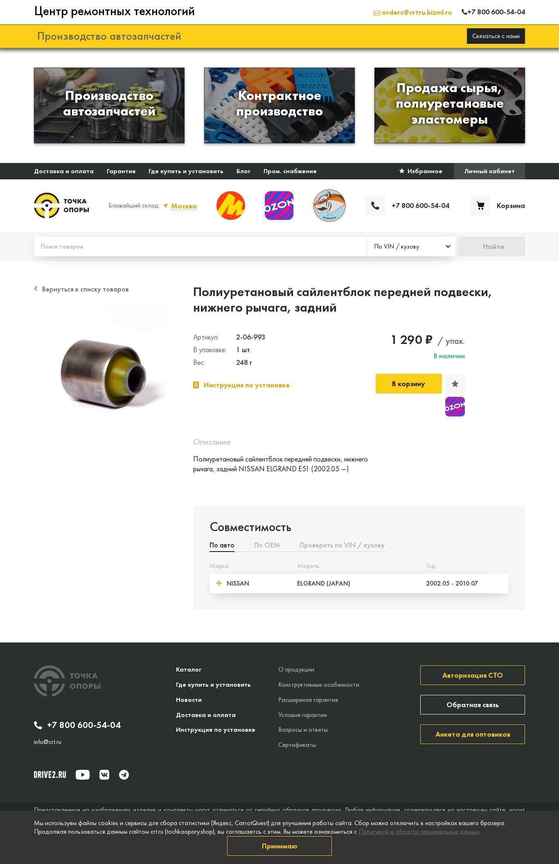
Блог (243, 171)
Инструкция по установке (215, 729)
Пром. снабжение (290, 171)
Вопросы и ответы (303, 729)
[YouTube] (83, 775)
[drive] (50, 774)
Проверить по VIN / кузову (342, 545)
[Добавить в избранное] (455, 384)
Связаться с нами (496, 36)
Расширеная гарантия (308, 699)
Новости (189, 699)
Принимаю (280, 845)
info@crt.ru (47, 742)
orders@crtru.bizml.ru (416, 12)
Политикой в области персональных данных (419, 831)
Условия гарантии (302, 714)
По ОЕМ (267, 545)
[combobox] (411, 246)
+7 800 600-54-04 (84, 725)
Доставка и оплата (64, 171)
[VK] (104, 775)
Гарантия (121, 171)
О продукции (296, 669)
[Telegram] (124, 775)
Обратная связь (472, 704)
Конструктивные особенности (318, 684)
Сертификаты (297, 744)
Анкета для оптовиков (472, 734)
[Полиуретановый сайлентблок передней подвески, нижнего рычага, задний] (100, 373)
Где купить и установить (186, 171)
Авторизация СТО (472, 675)
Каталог (188, 669)
